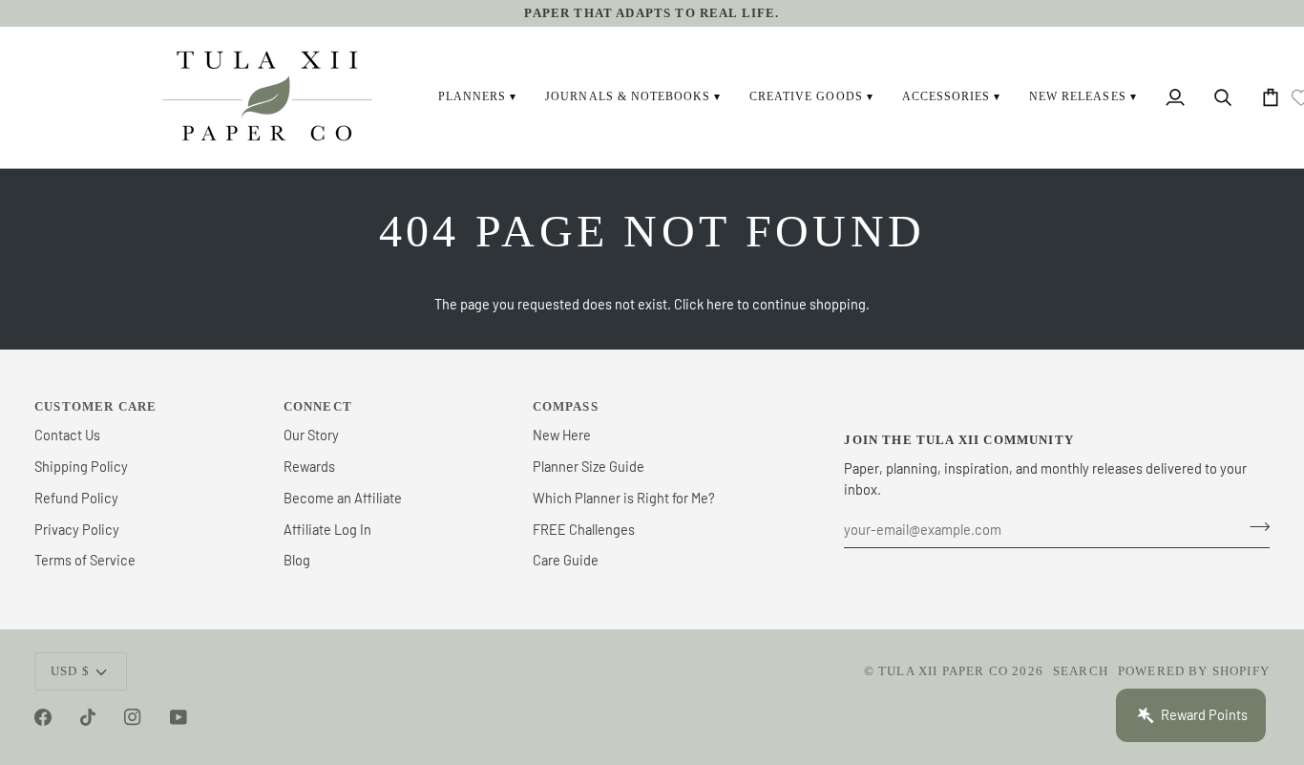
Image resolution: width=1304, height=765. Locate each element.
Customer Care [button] (95, 406)
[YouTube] (178, 717)
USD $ (70, 671)
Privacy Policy (76, 529)
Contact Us (67, 434)
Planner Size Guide (588, 466)
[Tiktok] (87, 717)
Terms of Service (85, 559)
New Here (562, 434)
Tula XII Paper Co (943, 671)
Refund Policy (76, 497)
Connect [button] (318, 406)
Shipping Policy (81, 466)
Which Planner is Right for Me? (624, 497)
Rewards (309, 466)
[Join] (1254, 527)
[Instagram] (132, 717)
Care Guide (566, 559)
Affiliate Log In (327, 529)
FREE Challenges (584, 529)
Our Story (311, 434)
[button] (477, 97)
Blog (297, 559)
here (720, 303)
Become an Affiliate (343, 497)
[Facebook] (43, 717)
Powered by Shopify (1194, 671)
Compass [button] (566, 406)
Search (1080, 671)
